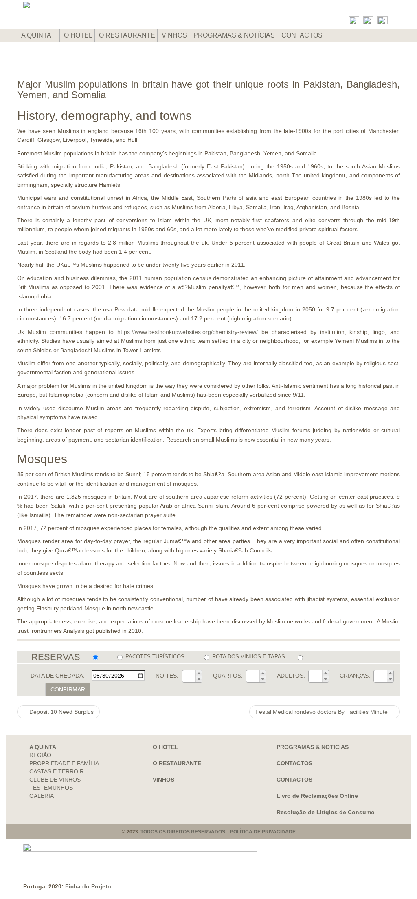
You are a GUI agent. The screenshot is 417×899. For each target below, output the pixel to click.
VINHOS (174, 35)
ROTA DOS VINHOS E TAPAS (248, 657)
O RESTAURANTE (127, 35)
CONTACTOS (302, 35)
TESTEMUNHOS (51, 787)
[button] (198, 673)
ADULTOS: (291, 675)
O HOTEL (78, 35)
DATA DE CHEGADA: (58, 675)
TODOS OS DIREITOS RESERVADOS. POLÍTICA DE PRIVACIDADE (218, 832)
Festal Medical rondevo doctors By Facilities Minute (322, 712)
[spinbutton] (189, 675)
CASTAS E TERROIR (56, 771)
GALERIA (41, 796)
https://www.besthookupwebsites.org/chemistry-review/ (187, 332)
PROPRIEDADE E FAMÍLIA (64, 763)
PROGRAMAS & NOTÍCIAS (234, 35)
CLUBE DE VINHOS (55, 779)
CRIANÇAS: (355, 675)
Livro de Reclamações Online (317, 796)
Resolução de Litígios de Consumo (326, 812)
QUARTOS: (228, 675)
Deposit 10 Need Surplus (61, 712)
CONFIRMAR (67, 689)
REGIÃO (40, 755)
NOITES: (167, 675)
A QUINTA (37, 35)
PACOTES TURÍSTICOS (154, 657)
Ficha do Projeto (88, 886)
